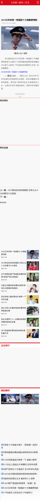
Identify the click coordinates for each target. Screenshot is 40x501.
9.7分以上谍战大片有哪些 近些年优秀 (20, 464)
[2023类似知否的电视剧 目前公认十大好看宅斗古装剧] (33, 270)
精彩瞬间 (5, 390)
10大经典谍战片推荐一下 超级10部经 (20, 460)
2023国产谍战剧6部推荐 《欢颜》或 (20, 483)
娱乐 (21, 2)
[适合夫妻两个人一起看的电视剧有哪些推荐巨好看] (33, 326)
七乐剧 (14, 2)
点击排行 (5, 345)
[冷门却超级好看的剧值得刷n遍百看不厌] (33, 337)
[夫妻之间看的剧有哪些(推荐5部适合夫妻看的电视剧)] (33, 292)
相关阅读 (3, 202)
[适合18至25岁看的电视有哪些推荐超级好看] (33, 315)
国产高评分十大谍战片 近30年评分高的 (21, 469)
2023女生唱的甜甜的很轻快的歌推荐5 (20, 474)
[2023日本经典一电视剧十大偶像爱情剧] (33, 258)
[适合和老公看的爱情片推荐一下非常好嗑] (33, 303)
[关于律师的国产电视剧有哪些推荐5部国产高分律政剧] (33, 281)
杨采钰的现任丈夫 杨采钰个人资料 (19, 478)
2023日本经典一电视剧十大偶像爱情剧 (21, 488)
